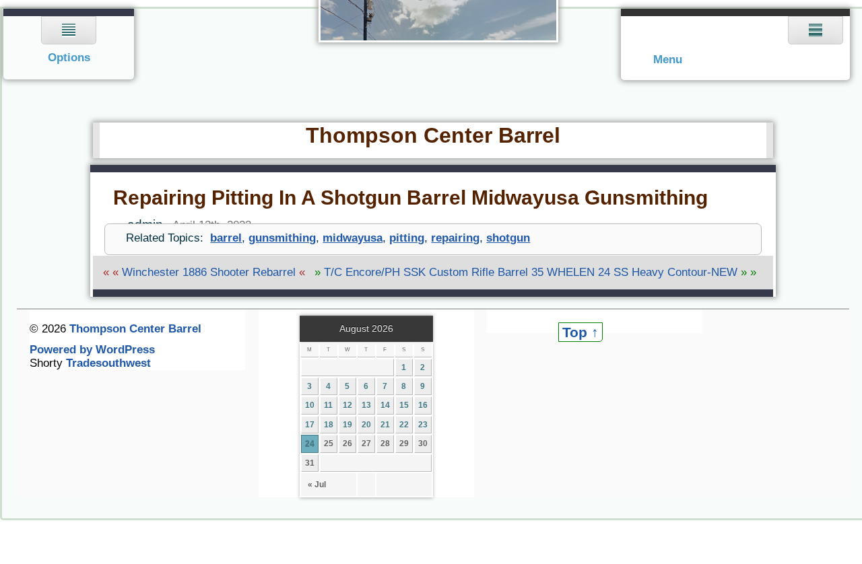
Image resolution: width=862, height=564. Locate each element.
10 (309, 405)
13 (366, 405)
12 (347, 405)
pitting (406, 238)
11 (328, 405)
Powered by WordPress (92, 349)
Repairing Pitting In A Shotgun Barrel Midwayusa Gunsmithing (410, 197)
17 (309, 424)
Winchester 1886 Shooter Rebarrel (209, 272)
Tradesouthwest (108, 363)
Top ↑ (580, 332)
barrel (226, 238)
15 (404, 405)
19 (347, 424)
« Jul (317, 484)
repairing (455, 238)
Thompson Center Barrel (433, 135)
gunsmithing (282, 238)
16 (423, 405)
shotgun (508, 238)
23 (423, 424)
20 (366, 424)
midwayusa (353, 238)
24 (309, 443)
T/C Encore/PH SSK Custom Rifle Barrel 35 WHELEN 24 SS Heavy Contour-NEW (530, 272)
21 (385, 424)
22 (404, 424)
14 (385, 405)
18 (328, 424)
